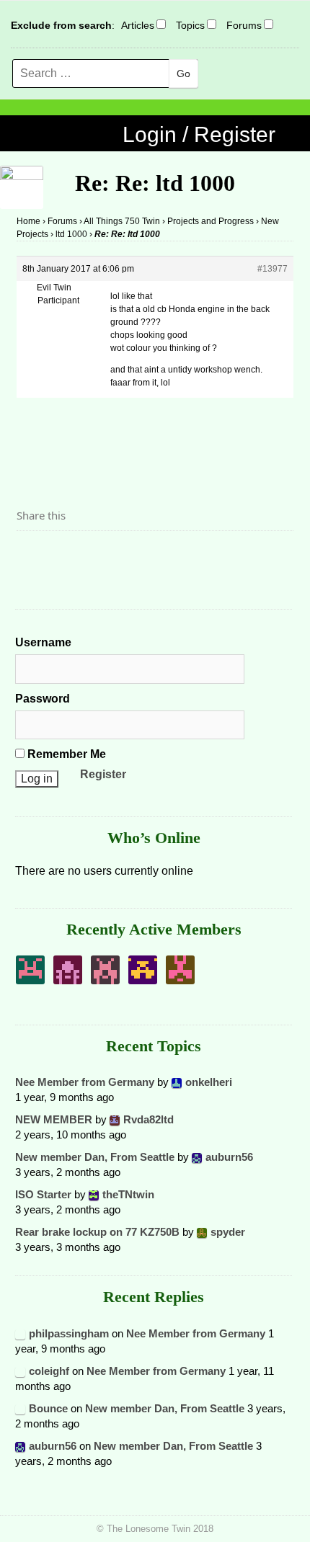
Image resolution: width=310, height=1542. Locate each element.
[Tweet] (62, 555)
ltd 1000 (71, 234)
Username (43, 642)
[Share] (32, 555)
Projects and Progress (210, 221)
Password (42, 698)
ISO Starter (43, 1194)
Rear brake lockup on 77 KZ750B (97, 1232)
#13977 (272, 269)
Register (103, 774)
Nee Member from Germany (84, 1082)
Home (28, 221)
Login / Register (199, 134)
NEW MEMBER (53, 1119)
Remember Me (65, 754)
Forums (244, 25)
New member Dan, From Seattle (94, 1157)
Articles (137, 25)
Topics (190, 25)
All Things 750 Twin (122, 221)
